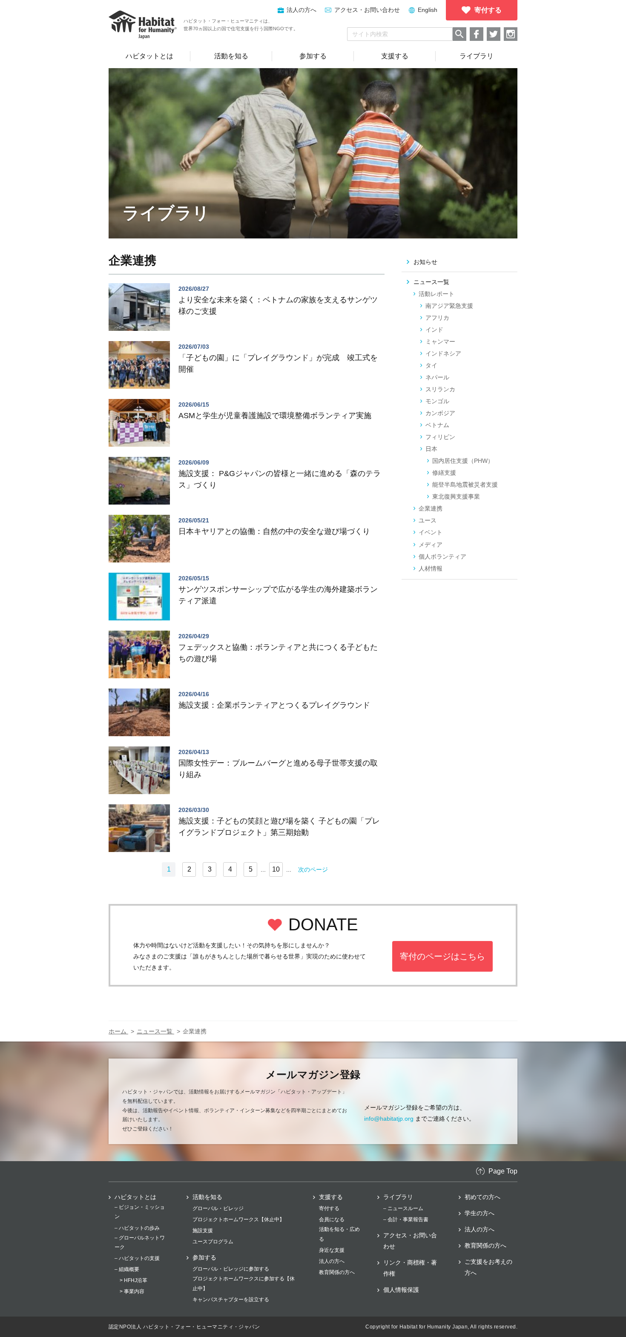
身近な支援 (332, 1250)
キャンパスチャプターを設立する (230, 1300)
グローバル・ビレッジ (218, 1208)
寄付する (329, 1208)
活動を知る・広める (339, 1234)
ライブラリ (398, 1197)
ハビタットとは (135, 1197)
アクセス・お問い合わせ (367, 9)
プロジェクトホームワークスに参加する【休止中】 (243, 1283)
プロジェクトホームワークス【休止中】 (238, 1219)
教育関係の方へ (337, 1272)
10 (276, 869)
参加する (204, 1257)
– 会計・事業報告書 (405, 1219)
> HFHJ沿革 (133, 1280)
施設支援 (202, 1231)
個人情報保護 (401, 1289)
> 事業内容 (132, 1291)
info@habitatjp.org (389, 1118)
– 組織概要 (127, 1269)
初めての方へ (482, 1197)
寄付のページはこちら (442, 956)
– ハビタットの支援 (137, 1258)
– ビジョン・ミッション (140, 1211)
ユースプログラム (212, 1242)
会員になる (332, 1219)
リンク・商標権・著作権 (410, 1268)
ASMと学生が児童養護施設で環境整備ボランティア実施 (274, 415)
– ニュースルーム (403, 1208)
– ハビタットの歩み (137, 1228)
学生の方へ (479, 1213)
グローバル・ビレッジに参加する (230, 1269)
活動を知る (207, 1197)
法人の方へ (332, 1261)
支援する (331, 1197)
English (427, 9)
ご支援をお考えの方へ (488, 1267)
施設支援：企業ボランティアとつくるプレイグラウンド (274, 705)
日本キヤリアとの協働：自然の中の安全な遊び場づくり (274, 531)
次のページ (313, 869)
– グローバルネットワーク (140, 1242)
